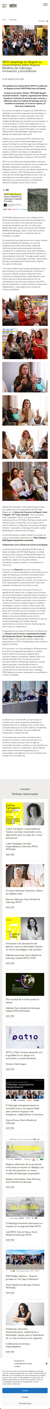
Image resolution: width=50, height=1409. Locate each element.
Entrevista (26, 846)
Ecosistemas (24, 1344)
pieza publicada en (25, 613)
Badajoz (9, 1179)
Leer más (10, 854)
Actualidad (12, 20)
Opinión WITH (22, 958)
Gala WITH (11, 1232)
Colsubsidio (22, 131)
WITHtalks (11, 849)
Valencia (36, 1285)
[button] (46, 1363)
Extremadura (20, 1179)
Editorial (9, 955)
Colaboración (12, 1344)
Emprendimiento (13, 846)
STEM (33, 958)
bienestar (10, 899)
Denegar (25, 1397)
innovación (19, 955)
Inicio (4, 20)
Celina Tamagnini (13, 844)
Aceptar (25, 1391)
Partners (9, 1064)
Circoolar (26, 844)
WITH (41, 110)
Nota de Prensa (12, 1120)
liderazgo (19, 899)
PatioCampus (20, 1064)
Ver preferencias (25, 1403)
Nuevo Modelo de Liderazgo (27, 1008)
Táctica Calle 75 (8, 131)
